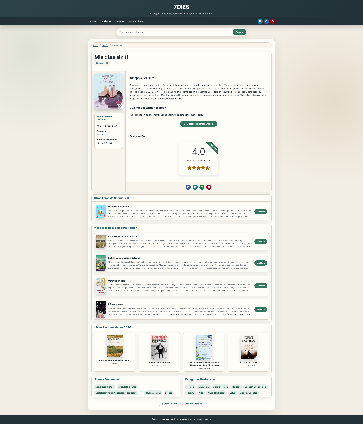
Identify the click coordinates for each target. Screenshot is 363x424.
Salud (232, 393)
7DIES (181, 6)
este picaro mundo (105, 387)
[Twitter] (260, 21)
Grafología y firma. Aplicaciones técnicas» (116, 393)
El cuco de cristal (248, 362)
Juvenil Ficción (220, 387)
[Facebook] (266, 21)
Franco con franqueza (159, 362)
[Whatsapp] (201, 187)
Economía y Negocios (255, 387)
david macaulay (153, 393)
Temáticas (105, 21)
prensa (168, 393)
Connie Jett (102, 63)
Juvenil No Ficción (216, 393)
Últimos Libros (135, 21)
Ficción (105, 45)
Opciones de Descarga (198, 123)
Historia (190, 393)
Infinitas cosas (115, 304)
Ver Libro (261, 211)
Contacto (198, 419)
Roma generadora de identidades (115, 360)
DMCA (208, 419)
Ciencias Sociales (248, 393)
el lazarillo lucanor (127, 387)
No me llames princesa (119, 206)
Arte (201, 393)
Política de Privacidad (181, 419)
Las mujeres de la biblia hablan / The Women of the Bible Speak (204, 363)
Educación (203, 387)
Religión (236, 387)
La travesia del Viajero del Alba (124, 258)
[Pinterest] (272, 21)
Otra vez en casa (116, 280)
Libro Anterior (171, 403)
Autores (120, 21)
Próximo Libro (192, 403)
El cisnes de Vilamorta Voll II (122, 236)
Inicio (93, 21)
